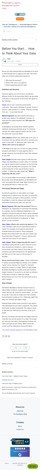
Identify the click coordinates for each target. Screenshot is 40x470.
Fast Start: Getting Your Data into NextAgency (20, 27)
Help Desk (20, 411)
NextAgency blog (31, 330)
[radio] (15, 347)
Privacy (7, 463)
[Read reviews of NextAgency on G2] (20, 452)
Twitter (6, 336)
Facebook (3, 336)
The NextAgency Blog (20, 414)
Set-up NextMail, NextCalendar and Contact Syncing (18, 393)
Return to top (6, 364)
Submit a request (27, 357)
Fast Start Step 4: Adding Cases (12, 383)
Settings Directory (7, 380)
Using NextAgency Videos (28, 24)
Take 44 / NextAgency (9, 24)
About (20, 426)
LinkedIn (9, 336)
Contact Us (20, 429)
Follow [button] (20, 64)
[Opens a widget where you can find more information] (32, 466)
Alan (8, 59)
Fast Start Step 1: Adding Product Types (14, 376)
